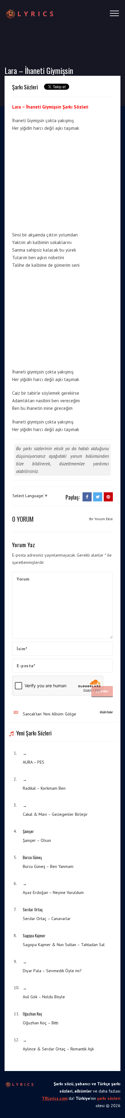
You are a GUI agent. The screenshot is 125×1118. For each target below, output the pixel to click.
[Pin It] (108, 497)
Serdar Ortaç (33, 909)
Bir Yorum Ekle (101, 519)
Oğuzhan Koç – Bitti (40, 1023)
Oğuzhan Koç (32, 1014)
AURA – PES (33, 762)
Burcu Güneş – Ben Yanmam (48, 866)
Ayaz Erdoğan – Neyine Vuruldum (53, 892)
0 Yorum (23, 519)
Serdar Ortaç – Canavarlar (47, 918)
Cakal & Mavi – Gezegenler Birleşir (55, 814)
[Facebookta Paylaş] (87, 497)
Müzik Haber (106, 712)
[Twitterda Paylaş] (97, 497)
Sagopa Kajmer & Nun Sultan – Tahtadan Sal (64, 944)
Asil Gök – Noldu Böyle (44, 996)
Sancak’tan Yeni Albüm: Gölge (49, 714)
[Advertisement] (63, 180)
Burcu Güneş (32, 857)
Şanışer (28, 831)
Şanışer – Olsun (37, 840)
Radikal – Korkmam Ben (44, 788)
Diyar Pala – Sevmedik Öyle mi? (52, 970)
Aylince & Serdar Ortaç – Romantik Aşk (58, 1049)
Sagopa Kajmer (34, 935)
